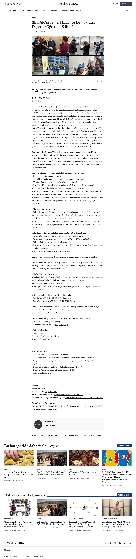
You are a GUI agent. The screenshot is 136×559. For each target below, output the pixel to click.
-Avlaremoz (13, 556)
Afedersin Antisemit (109, 519)
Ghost (35, 556)
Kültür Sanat (9, 519)
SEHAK (99, 435)
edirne (83, 435)
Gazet (41, 556)
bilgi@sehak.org (51, 392)
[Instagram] (14, 4)
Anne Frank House (71, 435)
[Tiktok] (17, 4)
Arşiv (34, 18)
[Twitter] (8, 4)
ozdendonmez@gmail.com (49, 336)
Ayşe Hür (109, 485)
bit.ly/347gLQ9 (61, 325)
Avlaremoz (40, 32)
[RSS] (20, 4)
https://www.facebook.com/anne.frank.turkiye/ (84, 398)
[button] (44, 10)
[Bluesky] (11, 4)
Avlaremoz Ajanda (54, 435)
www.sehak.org (47, 389)
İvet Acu (11, 480)
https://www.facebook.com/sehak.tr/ (68, 395)
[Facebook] (5, 4)
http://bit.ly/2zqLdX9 (55, 322)
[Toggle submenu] (48, 11)
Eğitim (91, 435)
